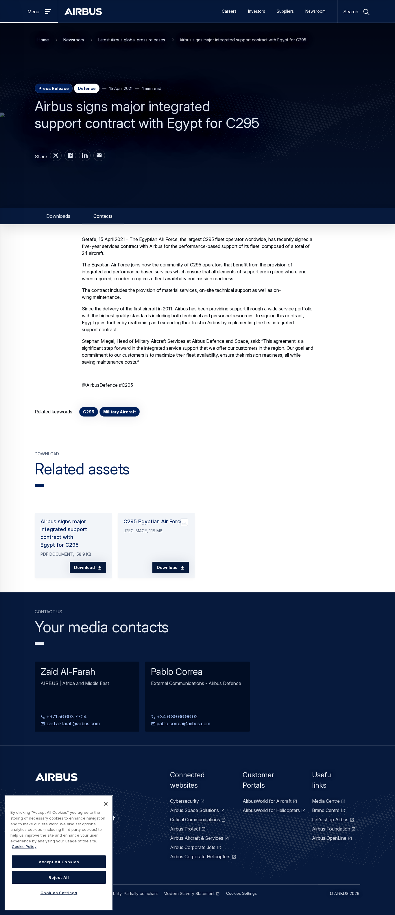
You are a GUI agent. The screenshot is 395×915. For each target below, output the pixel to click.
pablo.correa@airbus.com (183, 723)
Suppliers (285, 11)
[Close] (105, 804)
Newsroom (315, 11)
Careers (229, 11)
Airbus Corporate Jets (192, 847)
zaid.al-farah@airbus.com (72, 723)
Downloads (58, 216)
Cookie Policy (24, 846)
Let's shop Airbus (330, 819)
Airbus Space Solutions (194, 810)
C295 (88, 411)
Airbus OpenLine (329, 838)
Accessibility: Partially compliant (128, 893)
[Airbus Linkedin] (85, 155)
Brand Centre (325, 810)
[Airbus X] (56, 155)
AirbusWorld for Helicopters (271, 810)
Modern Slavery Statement (189, 893)
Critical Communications (195, 819)
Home (43, 39)
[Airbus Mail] (99, 155)
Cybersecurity (184, 801)
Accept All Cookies (59, 861)
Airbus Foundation (331, 829)
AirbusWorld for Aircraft (267, 801)
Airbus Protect (185, 829)
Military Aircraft (119, 411)
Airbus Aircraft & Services (196, 838)
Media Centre (326, 801)
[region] (59, 852)
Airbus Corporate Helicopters (200, 856)
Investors (256, 11)
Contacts (102, 216)
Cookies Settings (241, 893)
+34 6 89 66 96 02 (177, 716)
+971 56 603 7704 (66, 716)
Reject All (59, 877)
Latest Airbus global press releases (131, 39)
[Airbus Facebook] (70, 155)
